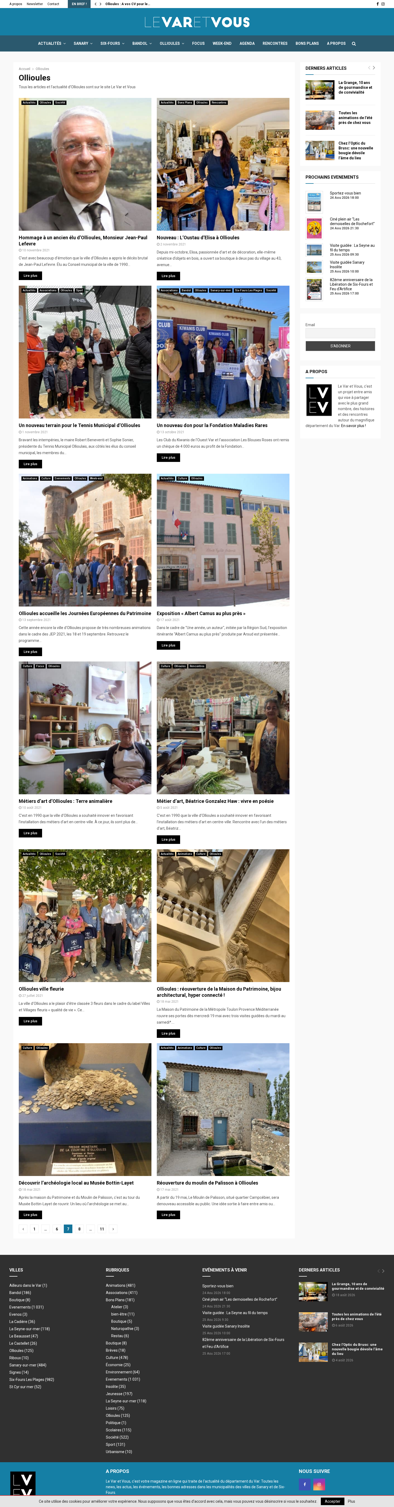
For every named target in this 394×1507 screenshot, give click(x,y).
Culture (46, 478)
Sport (79, 290)
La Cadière (22, 1321)
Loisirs (115, 1408)
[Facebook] (305, 1484)
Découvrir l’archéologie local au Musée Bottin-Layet (76, 1183)
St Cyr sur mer (25, 1387)
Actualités (49, 43)
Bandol (139, 43)
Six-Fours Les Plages (248, 290)
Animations (30, 478)
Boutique (19, 1300)
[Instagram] (319, 1484)
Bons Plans (307, 43)
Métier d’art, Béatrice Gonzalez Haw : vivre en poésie (215, 801)
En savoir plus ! (353, 426)
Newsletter (35, 4)
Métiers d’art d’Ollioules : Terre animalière (65, 801)
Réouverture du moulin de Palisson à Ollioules (207, 1183)
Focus (198, 43)
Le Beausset (23, 1336)
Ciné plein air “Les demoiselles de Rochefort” (239, 1299)
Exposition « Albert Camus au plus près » (201, 613)
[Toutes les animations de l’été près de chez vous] (320, 120)
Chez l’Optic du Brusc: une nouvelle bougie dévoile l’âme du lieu (357, 1349)
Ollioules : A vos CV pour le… (127, 4)
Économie (118, 1365)
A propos (15, 4)
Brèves (115, 1350)
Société (60, 102)
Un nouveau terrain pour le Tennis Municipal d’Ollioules (79, 425)
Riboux (19, 1358)
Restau (120, 1336)
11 (102, 1229)
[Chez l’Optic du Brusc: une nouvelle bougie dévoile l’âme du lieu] (320, 150)
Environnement (123, 1372)
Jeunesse (119, 1394)
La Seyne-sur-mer (29, 1329)
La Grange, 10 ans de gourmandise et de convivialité (355, 87)
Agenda (247, 43)
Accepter (332, 1501)
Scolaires (118, 1430)
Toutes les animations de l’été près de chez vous (355, 118)
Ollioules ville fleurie (41, 989)
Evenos (18, 1314)
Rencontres (275, 43)
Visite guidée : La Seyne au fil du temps (235, 1313)
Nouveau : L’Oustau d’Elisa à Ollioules (198, 237)
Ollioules (170, 43)
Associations (48, 290)
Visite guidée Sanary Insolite (226, 1326)
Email (310, 325)
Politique (116, 1423)
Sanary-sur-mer (220, 290)
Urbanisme (119, 1452)
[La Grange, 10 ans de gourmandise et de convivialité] (320, 90)
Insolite (116, 1386)
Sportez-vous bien (217, 1286)
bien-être (123, 1314)
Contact (53, 4)
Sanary (81, 43)
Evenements (62, 478)
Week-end (222, 43)
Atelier (119, 1307)
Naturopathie (125, 1328)
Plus (351, 1501)
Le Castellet (23, 1343)
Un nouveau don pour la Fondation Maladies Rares (212, 425)
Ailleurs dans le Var (28, 1285)
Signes (19, 1372)
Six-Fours (110, 43)
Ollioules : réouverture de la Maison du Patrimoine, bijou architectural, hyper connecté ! (219, 992)
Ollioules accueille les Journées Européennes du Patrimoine (85, 613)
